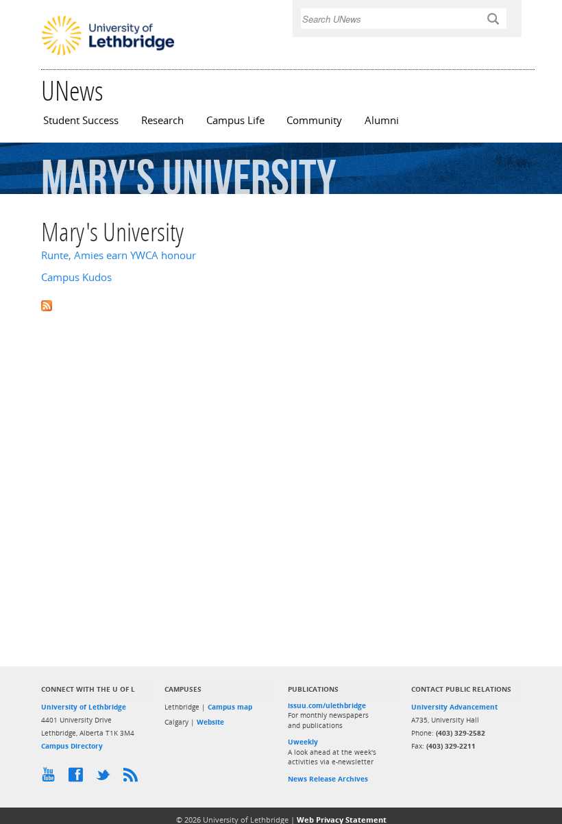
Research (162, 120)
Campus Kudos (76, 277)
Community (314, 120)
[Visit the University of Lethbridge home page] (108, 54)
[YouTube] (51, 778)
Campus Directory (72, 746)
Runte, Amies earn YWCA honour (118, 255)
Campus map (230, 707)
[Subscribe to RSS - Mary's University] (281, 304)
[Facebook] (79, 778)
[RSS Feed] (133, 778)
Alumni (382, 120)
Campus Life (235, 120)
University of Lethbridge (83, 707)
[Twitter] (106, 778)
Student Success (81, 120)
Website (210, 722)
